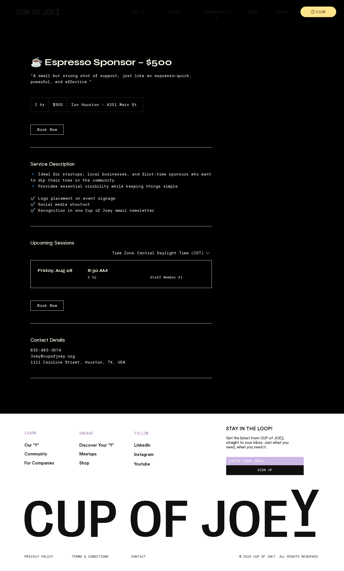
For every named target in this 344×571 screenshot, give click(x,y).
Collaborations (216, 13)
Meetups (88, 454)
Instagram (144, 454)
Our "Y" (139, 11)
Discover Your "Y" (96, 445)
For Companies (39, 463)
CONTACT (138, 556)
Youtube (142, 464)
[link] (47, 130)
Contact (282, 13)
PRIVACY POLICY (38, 556)
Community (35, 454)
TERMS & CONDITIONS (90, 556)
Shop (253, 11)
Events (174, 11)
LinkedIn (142, 445)
